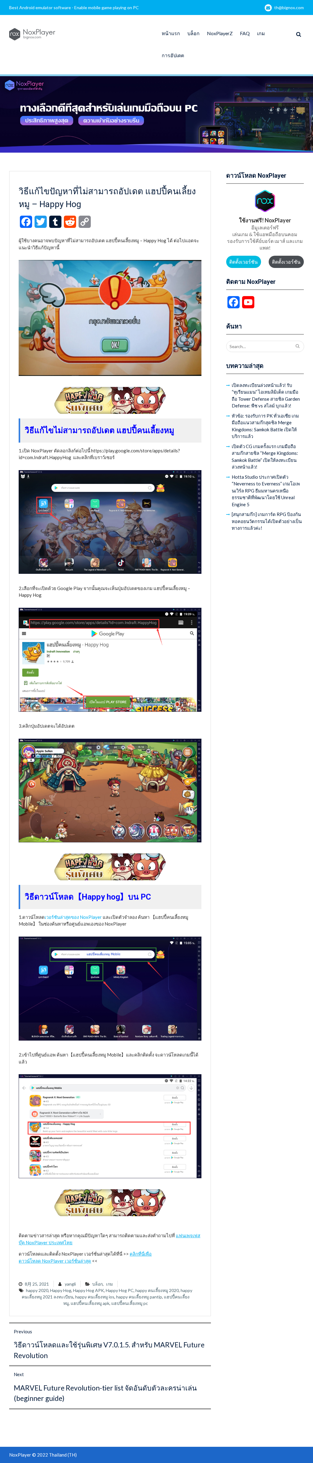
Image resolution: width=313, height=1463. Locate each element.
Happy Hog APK (88, 1290)
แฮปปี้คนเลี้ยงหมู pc (129, 1303)
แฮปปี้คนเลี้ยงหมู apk (90, 1303)
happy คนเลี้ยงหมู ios (94, 1296)
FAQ (245, 33)
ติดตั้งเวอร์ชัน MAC (286, 263)
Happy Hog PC (120, 1290)
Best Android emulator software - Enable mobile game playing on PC (74, 7)
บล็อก (193, 33)
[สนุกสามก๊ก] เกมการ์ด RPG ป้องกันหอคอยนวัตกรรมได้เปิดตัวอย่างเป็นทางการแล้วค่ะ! (267, 521)
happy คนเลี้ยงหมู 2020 (157, 1290)
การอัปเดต (173, 55)
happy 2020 (37, 1290)
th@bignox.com (289, 7)
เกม (261, 33)
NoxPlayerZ (220, 33)
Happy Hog (60, 1290)
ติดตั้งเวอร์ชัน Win (243, 263)
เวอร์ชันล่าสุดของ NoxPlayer (73, 917)
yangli (70, 1284)
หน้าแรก (171, 33)
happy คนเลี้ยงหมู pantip (139, 1296)
